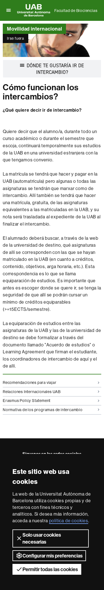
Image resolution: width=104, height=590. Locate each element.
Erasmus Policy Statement (26, 400)
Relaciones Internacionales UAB (32, 391)
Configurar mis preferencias (52, 555)
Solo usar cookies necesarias (41, 538)
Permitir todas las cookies (50, 569)
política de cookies (68, 520)
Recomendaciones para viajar (30, 382)
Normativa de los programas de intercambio (43, 409)
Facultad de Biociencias (75, 10)
